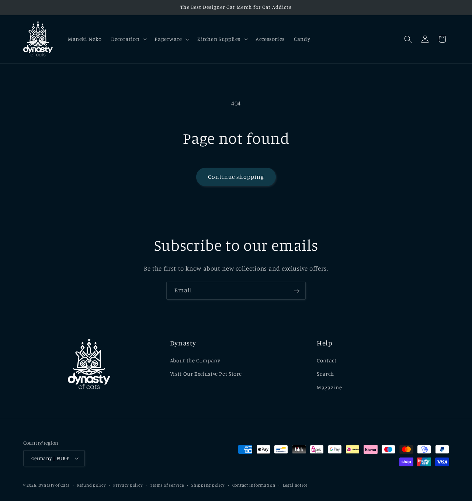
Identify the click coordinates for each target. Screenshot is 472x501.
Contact (326, 360)
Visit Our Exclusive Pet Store (206, 373)
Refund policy (91, 485)
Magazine (329, 387)
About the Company (195, 360)
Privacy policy (127, 485)
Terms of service (167, 485)
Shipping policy (208, 485)
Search (325, 373)
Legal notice (295, 485)
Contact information (253, 485)
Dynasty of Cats (53, 485)
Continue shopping (236, 176)
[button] (128, 39)
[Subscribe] (296, 291)
